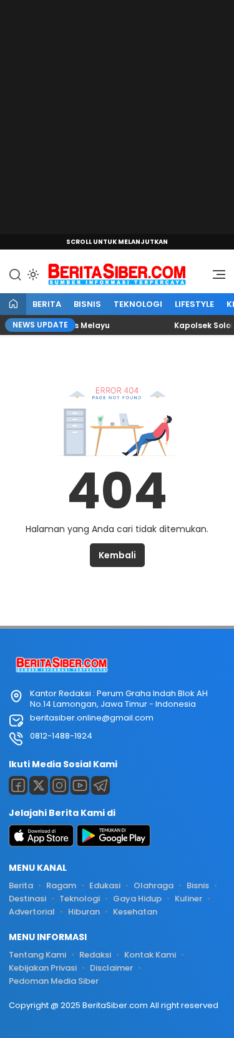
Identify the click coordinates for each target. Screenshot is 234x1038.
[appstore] (41, 844)
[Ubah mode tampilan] (31, 274)
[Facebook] (18, 785)
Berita (46, 304)
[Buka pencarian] (15, 274)
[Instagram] (59, 785)
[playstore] (113, 844)
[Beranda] (13, 304)
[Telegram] (100, 785)
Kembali (117, 555)
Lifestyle (194, 304)
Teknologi (138, 304)
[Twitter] (38, 785)
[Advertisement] (117, 117)
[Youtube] (80, 785)
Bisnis (87, 304)
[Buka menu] (214, 277)
